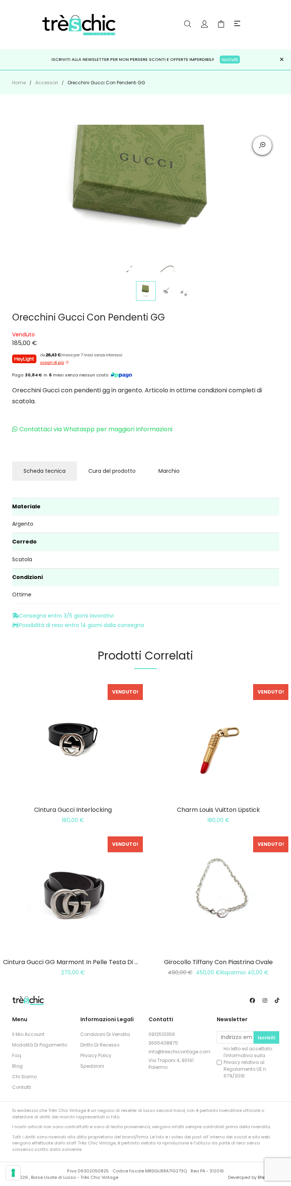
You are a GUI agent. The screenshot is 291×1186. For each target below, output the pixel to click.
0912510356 (162, 1034)
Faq (16, 1055)
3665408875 (163, 1043)
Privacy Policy (95, 1055)
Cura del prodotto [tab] (112, 471)
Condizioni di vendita (105, 1034)
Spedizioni (92, 1066)
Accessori (46, 82)
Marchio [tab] (169, 471)
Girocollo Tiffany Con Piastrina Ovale (218, 962)
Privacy (232, 1062)
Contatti (21, 1087)
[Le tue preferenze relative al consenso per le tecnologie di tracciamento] (13, 1173)
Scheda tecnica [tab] (44, 471)
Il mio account (28, 1034)
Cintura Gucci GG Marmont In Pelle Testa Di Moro (76, 962)
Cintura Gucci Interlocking (73, 809)
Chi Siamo (24, 1076)
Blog (17, 1066)
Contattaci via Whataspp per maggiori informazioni (95, 429)
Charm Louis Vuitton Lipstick (218, 809)
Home (19, 82)
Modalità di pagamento (39, 1045)
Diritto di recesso (99, 1045)
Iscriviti (230, 59)
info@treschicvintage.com (179, 1051)
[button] (237, 24)
